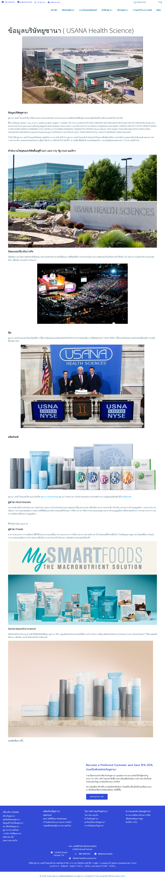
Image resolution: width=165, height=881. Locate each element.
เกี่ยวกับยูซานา (122, 10)
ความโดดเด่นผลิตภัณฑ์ (88, 10)
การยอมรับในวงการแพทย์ (142, 10)
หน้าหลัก (54, 10)
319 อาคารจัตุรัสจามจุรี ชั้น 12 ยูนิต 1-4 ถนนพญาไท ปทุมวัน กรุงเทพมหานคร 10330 (103, 863)
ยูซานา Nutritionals (49, 496)
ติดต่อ (159, 10)
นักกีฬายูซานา (107, 10)
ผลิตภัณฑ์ (127, 496)
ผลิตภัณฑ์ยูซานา (68, 10)
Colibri (122, 876)
